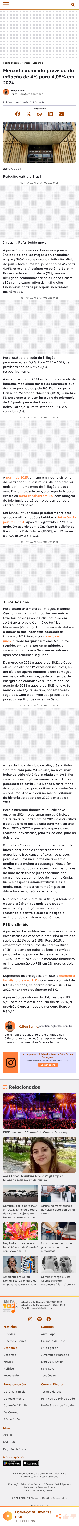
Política (9, 1368)
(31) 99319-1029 (53, 1302)
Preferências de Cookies (58, 1405)
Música (8, 1361)
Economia (37, 62)
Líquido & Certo (52, 1361)
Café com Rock (14, 1391)
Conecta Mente (14, 1398)
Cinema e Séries (15, 1341)
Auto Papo (48, 1334)
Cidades (9, 1334)
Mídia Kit (9, 1442)
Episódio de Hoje (53, 1341)
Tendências (48, 1375)
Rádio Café (12, 1419)
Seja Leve (48, 1368)
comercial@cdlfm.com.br (43, 1308)
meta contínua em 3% (36, 496)
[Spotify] (39, 1319)
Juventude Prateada (55, 1355)
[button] (73, 5)
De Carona (11, 1412)
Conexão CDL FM (15, 1405)
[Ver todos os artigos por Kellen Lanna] (6, 92)
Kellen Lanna (18, 90)
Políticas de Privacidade (58, 1398)
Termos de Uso (51, 1391)
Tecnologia (11, 1375)
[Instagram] (30, 1319)
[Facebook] (48, 1319)
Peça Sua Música (14, 1449)
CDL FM (8, 1435)
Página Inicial (10, 62)
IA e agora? (49, 1348)
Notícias (26, 62)
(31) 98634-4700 (56, 1305)
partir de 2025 (17, 477)
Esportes (10, 1355)
